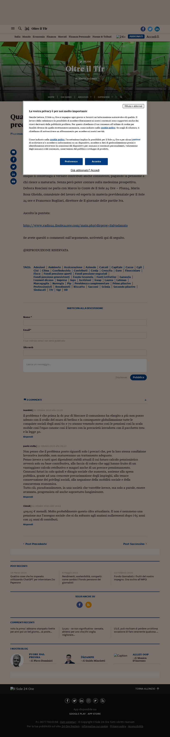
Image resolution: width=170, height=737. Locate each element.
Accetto (96, 161)
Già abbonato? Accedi (85, 170)
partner (136, 139)
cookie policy (108, 127)
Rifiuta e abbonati (133, 106)
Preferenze (71, 161)
